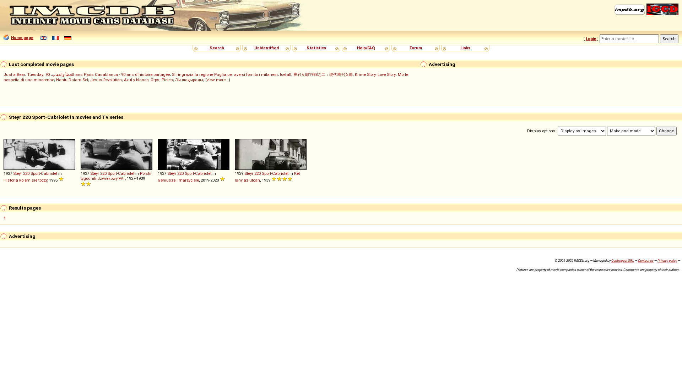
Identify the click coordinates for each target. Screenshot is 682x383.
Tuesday (35, 74)
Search (217, 47)
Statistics (316, 47)
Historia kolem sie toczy (25, 180)
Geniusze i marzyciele (178, 180)
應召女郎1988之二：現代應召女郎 (323, 74)
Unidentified (266, 47)
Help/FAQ (366, 47)
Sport (35, 173)
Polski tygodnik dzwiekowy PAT (116, 176)
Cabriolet (49, 173)
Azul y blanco (136, 79)
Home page (22, 37)
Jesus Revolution (106, 79)
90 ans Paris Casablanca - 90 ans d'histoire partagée (107, 74)
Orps (155, 79)
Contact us (646, 260)
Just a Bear (14, 74)
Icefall (285, 74)
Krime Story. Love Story (375, 74)
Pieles (167, 79)
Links (465, 47)
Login (591, 38)
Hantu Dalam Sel (72, 79)
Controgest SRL (622, 260)
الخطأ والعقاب (63, 74)
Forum (416, 47)
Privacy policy (667, 260)
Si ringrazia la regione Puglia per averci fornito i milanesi (225, 74)
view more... (218, 79)
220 (26, 173)
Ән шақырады (189, 79)
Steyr (17, 173)
